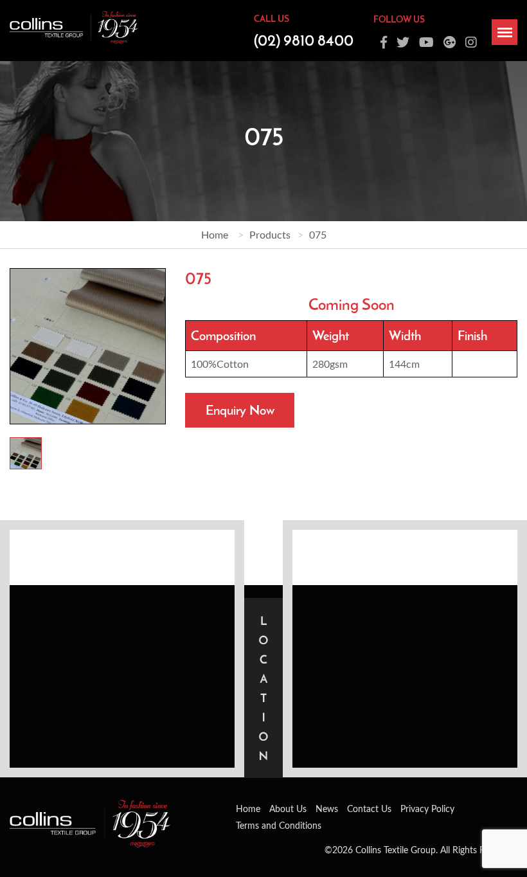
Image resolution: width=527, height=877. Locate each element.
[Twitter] (403, 42)
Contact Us (369, 808)
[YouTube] (426, 42)
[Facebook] (383, 42)
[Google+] (449, 42)
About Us (288, 808)
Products (269, 234)
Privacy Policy (427, 808)
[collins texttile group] (74, 26)
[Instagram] (471, 42)
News (327, 808)
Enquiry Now (240, 410)
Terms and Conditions (278, 825)
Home (214, 234)
